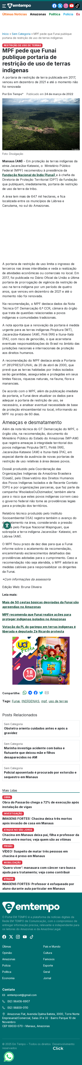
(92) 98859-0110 (17, 1007)
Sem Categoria (21, 33)
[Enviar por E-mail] (47, 693)
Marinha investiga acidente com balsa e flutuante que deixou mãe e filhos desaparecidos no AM (34, 752)
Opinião (7, 952)
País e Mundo (51, 946)
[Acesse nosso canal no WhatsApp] (8, 1056)
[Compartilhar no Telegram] (30, 693)
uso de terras (58, 701)
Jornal (47, 978)
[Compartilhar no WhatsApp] (25, 693)
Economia (8, 978)
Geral (46, 971)
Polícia (68, 14)
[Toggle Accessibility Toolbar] (7, 525)
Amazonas (38, 14)
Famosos (49, 959)
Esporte (48, 965)
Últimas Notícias (14, 14)
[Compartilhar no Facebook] (36, 693)
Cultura (47, 952)
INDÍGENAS (30, 701)
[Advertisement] (41, 24)
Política (54, 14)
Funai (16, 701)
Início (5, 33)
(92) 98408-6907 (18, 1001)
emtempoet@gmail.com (22, 995)
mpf (44, 701)
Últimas (6, 946)
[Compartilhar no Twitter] (41, 693)
